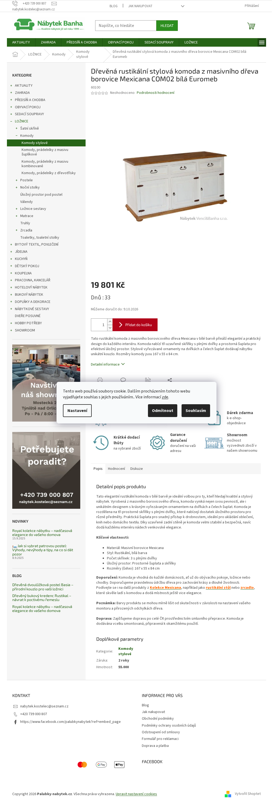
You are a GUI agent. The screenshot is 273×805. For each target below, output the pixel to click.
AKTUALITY (24, 85)
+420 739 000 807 (33, 714)
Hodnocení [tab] (116, 468)
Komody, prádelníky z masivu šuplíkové (45, 152)
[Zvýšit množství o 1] (110, 322)
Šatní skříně (29, 128)
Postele (26, 180)
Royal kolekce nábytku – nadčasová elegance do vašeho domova (42, 532)
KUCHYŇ (21, 259)
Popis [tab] (98, 468)
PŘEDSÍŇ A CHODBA (30, 100)
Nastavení (77, 411)
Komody (27, 135)
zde (165, 397)
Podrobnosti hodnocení (155, 92)
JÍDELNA (21, 251)
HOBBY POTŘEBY (28, 323)
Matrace (26, 216)
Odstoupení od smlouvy (161, 732)
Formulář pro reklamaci (160, 739)
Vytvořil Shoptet (248, 794)
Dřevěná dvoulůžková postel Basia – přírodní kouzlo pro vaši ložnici (42, 587)
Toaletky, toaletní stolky (39, 237)
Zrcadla (26, 230)
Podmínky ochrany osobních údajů (169, 725)
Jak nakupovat (140, 6)
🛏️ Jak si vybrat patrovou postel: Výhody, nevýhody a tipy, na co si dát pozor (42, 550)
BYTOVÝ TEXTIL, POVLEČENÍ (36, 244)
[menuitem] (21, 42)
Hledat (167, 25)
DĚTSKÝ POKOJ (27, 266)
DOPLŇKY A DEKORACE (32, 302)
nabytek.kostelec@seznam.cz (44, 706)
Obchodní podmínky (158, 718)
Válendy (26, 202)
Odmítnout (162, 411)
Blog (114, 6)
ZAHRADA (22, 92)
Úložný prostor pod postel (41, 194)
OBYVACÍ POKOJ (28, 107)
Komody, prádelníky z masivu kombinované (45, 164)
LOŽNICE (21, 121)
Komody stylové (35, 143)
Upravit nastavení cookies (136, 794)
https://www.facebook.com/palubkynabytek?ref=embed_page (70, 721)
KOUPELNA (23, 273)
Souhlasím (196, 411)
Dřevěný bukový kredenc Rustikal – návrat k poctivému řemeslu (41, 598)
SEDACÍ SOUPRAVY (29, 114)
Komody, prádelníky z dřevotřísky (49, 173)
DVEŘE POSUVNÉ (28, 316)
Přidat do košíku (138, 324)
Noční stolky (30, 187)
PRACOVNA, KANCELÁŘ (32, 280)
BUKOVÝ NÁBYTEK (29, 294)
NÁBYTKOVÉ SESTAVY (32, 309)
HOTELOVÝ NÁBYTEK (31, 287)
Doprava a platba (155, 745)
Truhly (25, 223)
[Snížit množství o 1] (110, 328)
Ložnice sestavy (33, 208)
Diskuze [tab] (136, 468)
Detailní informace (105, 364)
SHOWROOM (25, 330)
